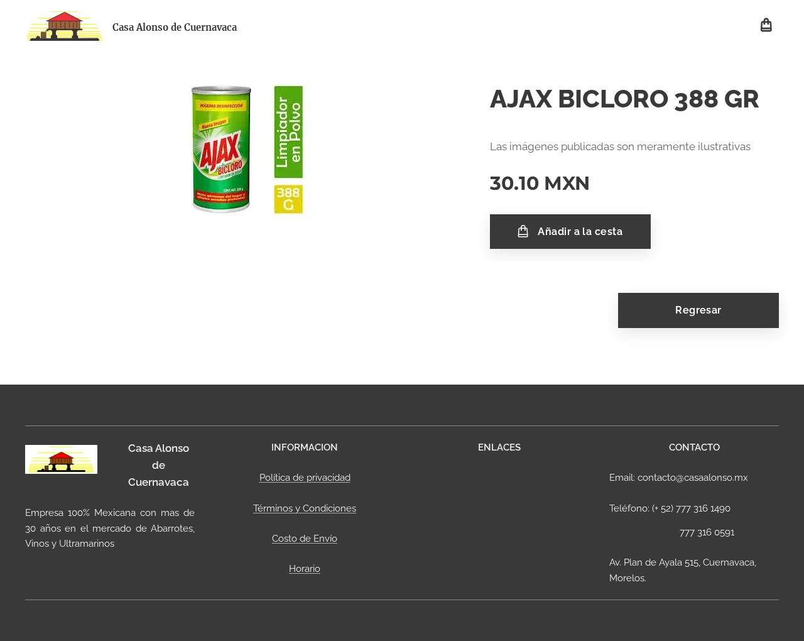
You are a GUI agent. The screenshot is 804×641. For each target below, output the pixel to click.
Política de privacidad (304, 477)
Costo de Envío (304, 538)
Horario (304, 568)
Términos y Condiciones (304, 508)
